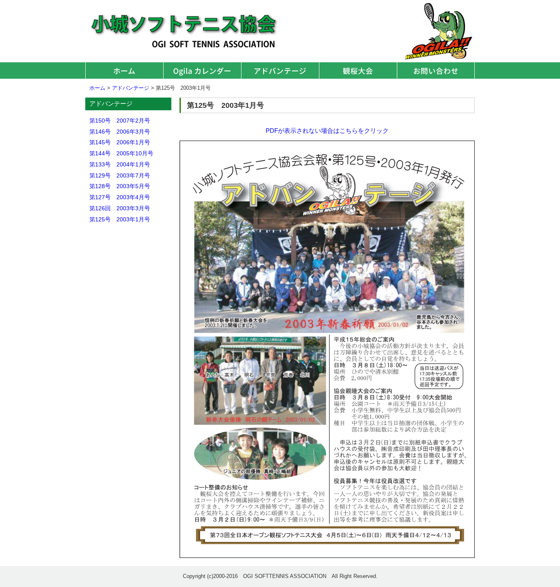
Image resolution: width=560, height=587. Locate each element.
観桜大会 (358, 70)
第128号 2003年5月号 (119, 186)
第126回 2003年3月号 (119, 208)
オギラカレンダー (202, 70)
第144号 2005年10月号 (121, 153)
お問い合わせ (436, 70)
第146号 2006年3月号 (119, 131)
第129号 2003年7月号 (119, 175)
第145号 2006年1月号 (119, 142)
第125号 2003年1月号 (119, 219)
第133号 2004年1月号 (119, 164)
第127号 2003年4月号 (119, 197)
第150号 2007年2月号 (119, 120)
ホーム (124, 70)
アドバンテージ (280, 70)
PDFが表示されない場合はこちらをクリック (327, 130)
